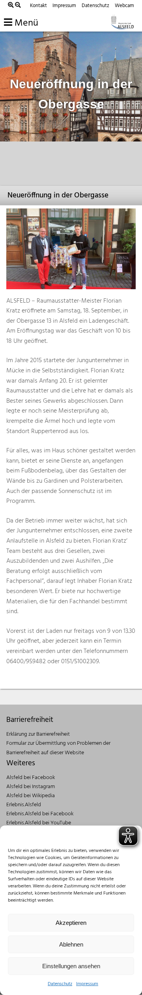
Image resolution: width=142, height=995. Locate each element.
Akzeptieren (71, 922)
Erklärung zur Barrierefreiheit (38, 734)
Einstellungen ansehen (71, 966)
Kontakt (38, 6)
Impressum (87, 984)
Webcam (124, 6)
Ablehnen (71, 944)
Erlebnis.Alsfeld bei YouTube (38, 823)
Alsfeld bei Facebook (30, 777)
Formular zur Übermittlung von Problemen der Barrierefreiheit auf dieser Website (58, 748)
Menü (25, 23)
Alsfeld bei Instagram (30, 786)
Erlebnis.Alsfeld (23, 804)
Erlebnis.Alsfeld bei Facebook (39, 813)
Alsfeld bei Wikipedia (30, 795)
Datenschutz (60, 984)
